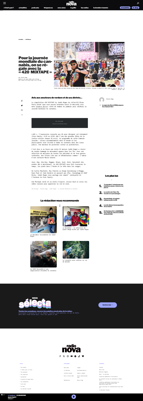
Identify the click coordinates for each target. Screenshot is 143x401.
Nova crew (101, 369)
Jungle (78, 367)
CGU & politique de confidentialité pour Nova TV (111, 387)
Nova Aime (66, 367)
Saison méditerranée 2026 (82, 376)
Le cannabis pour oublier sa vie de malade (75, 261)
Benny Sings (80, 380)
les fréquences (24, 381)
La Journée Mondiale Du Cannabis (67, 189)
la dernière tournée (100, 8)
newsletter (125, 8)
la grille (73, 8)
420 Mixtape (35, 189)
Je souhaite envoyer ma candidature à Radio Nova (110, 379)
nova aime (62, 8)
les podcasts (24, 372)
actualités (23, 8)
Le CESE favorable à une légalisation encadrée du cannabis (43, 269)
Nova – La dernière (104, 374)
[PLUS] (24, 114)
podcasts (35, 8)
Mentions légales (103, 372)
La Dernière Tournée (104, 390)
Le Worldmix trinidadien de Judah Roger (42, 235)
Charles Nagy (44, 189)
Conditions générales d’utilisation (108, 376)
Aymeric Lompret (81, 373)
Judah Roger (52, 189)
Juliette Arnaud (68, 373)
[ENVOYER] (24, 110)
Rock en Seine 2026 (69, 375)
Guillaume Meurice (81, 370)
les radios (84, 8)
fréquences (48, 8)
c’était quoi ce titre (26, 369)
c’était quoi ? (9, 8)
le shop (135, 8)
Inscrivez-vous (107, 305)
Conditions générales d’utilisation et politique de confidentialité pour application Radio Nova (109, 383)
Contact (101, 367)
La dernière (67, 370)
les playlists (24, 374)
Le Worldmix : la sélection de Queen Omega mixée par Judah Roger (76, 228)
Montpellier (67, 380)
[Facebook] (24, 101)
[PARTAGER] (24, 105)
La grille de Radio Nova (27, 379)
